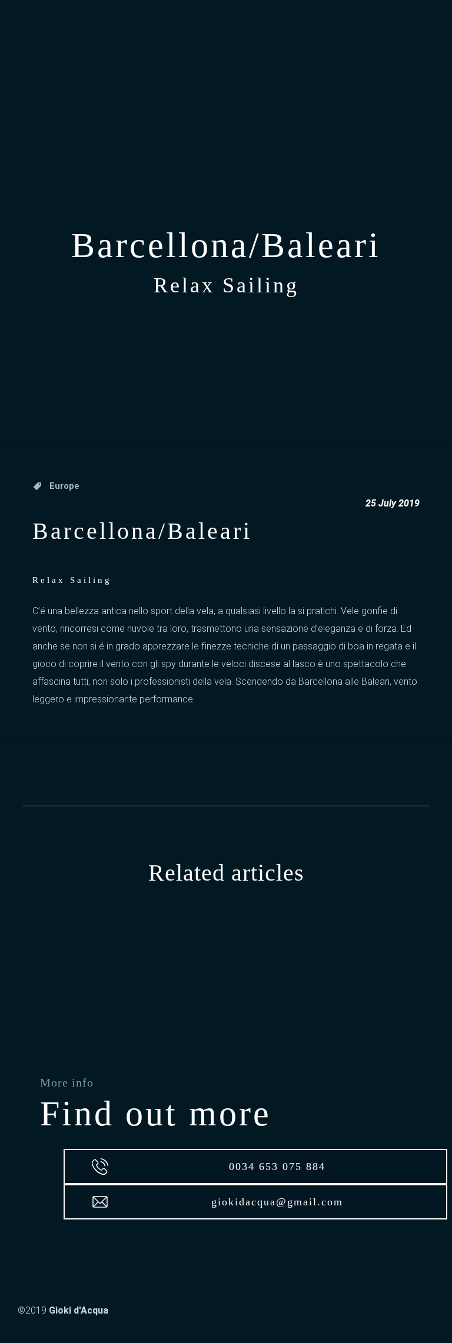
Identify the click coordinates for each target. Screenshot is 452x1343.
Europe (64, 486)
